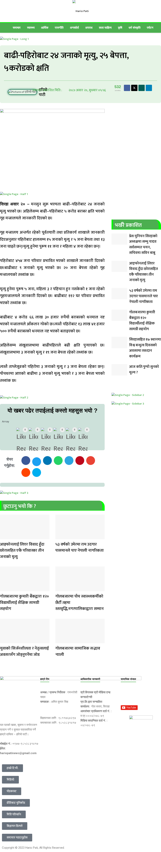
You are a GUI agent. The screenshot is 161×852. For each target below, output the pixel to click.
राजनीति (59, 27)
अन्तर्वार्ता (74, 27)
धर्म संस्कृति (134, 27)
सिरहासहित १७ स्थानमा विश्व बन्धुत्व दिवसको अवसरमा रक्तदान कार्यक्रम (145, 347)
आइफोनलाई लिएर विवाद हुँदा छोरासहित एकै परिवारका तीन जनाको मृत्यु (22, 550)
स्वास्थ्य (31, 27)
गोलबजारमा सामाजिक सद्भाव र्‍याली (77, 651)
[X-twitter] (139, 695)
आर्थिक (44, 27)
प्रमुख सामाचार (59, 536)
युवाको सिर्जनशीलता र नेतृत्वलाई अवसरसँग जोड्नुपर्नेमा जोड (24, 651)
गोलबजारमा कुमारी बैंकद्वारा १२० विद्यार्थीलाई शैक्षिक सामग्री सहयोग (24, 602)
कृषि (120, 27)
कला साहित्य (105, 27)
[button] (25, 460)
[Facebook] (126, 695)
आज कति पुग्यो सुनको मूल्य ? (144, 369)
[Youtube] (152, 695)
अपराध (88, 27)
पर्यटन (150, 27)
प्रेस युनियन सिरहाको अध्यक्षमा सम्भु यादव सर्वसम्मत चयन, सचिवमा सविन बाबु (143, 244)
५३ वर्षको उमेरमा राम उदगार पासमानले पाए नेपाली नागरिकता (79, 547)
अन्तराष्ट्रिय (3, 536)
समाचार (17, 27)
